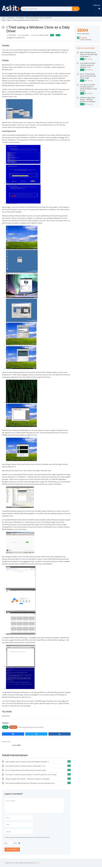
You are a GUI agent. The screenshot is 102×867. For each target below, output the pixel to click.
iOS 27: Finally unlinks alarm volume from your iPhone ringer (25, 770)
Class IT (37, 863)
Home (3, 18)
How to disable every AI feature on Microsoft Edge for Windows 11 (27, 762)
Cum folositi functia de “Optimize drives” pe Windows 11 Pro (25, 766)
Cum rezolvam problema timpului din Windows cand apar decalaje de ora (30, 783)
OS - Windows (20, 18)
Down (14, 727)
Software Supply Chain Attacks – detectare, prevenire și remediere (27, 779)
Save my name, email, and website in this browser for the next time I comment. (28, 837)
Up (6, 727)
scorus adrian (25, 35)
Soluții (9, 20)
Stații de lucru (11, 18)
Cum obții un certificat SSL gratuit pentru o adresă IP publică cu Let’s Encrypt (31, 775)
